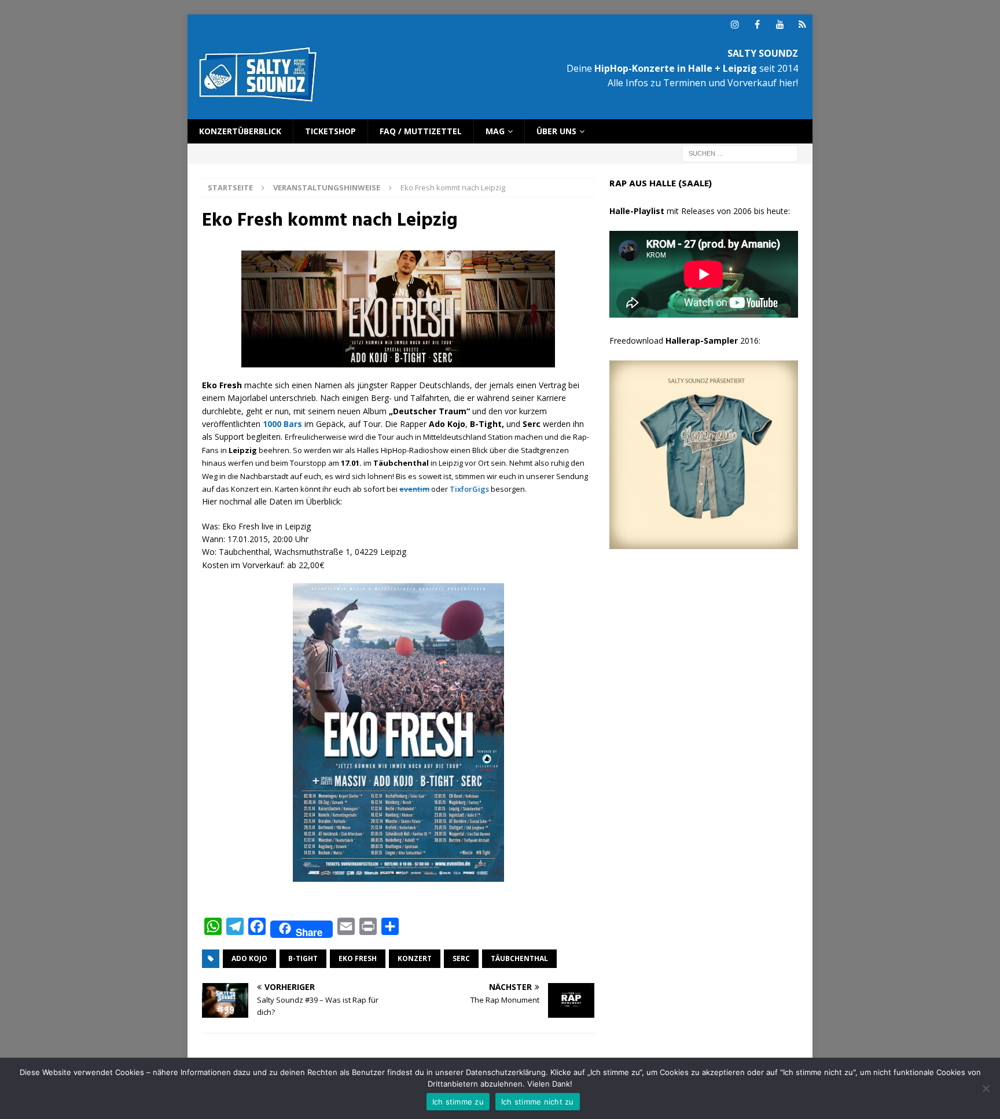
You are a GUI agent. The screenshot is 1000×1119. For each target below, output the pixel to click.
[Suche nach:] (740, 153)
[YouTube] (780, 24)
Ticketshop (330, 131)
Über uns (556, 131)
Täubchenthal (519, 958)
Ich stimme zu (458, 1101)
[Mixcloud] (802, 24)
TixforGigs (469, 489)
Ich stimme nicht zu (537, 1101)
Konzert (415, 958)
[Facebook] (757, 24)
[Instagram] (735, 24)
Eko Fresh (358, 958)
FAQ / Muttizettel (421, 131)
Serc (461, 958)
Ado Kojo (249, 958)
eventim (414, 489)
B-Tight (303, 958)
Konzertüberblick (240, 131)
